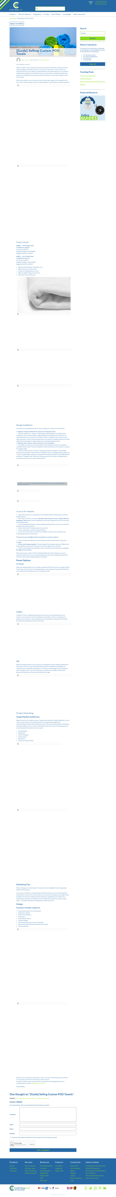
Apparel (12, 1166)
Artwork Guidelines (86, 78)
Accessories (13, 1168)
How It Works (55, 14)
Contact (72, 1175)
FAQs (41, 1178)
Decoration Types (30, 1168)
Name (12, 1124)
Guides (14, 18)
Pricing (46, 14)
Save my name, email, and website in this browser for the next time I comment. (34, 1137)
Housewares (13, 1171)
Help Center (43, 1180)
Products (13, 14)
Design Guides (44, 1175)
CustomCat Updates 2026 (87, 76)
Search (93, 38)
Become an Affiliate (76, 1178)
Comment (13, 1114)
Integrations (37, 14)
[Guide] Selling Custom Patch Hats (96, 1166)
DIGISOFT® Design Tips (93, 1168)
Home (11, 18)
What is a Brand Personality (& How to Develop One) (95, 1177)
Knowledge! (67, 14)
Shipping (82, 84)
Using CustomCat (45, 1171)
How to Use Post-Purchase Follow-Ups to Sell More (96, 1172)
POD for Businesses (31, 1171)
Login (72, 1180)
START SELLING (101, 2)
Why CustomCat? (79, 14)
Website (12, 1133)
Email (12, 1129)
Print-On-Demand (24, 14)
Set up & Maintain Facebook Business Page (92, 81)
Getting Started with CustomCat (46, 1167)
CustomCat (26, 60)
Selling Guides (45, 60)
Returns (72, 1171)
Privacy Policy (74, 1166)
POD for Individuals (31, 1173)
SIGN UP (92, 64)
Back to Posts (17, 24)
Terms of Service (75, 1168)
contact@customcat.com (38, 1083)
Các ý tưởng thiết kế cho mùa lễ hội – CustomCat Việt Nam (32, 1098)
